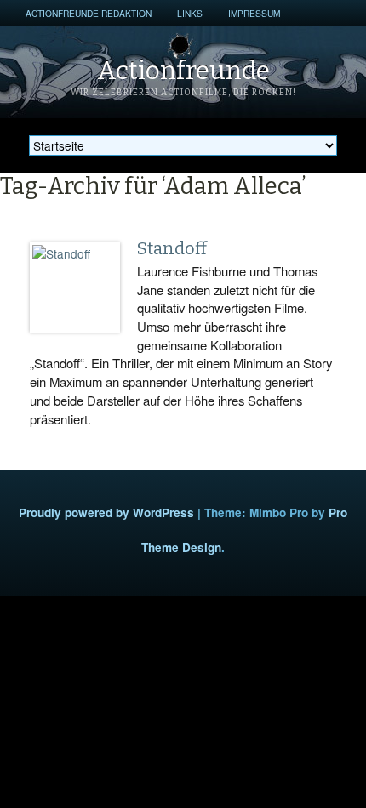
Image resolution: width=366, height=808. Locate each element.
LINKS (190, 13)
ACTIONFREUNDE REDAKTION (89, 13)
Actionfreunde (183, 70)
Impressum (254, 13)
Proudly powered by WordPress (106, 512)
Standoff (172, 248)
